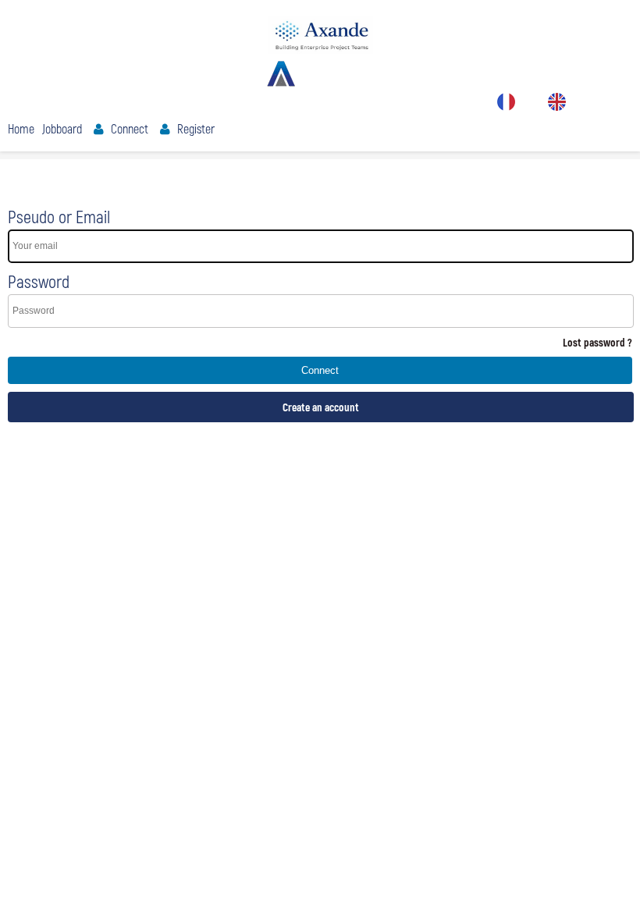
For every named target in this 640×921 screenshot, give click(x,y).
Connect (129, 128)
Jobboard (62, 128)
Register (196, 128)
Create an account (321, 407)
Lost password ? (597, 342)
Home (21, 128)
